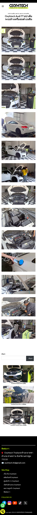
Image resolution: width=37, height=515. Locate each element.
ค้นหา (3, 354)
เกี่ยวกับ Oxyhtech (10, 474)
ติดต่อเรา (7, 492)
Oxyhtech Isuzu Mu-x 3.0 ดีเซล (18, 404)
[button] (3, 6)
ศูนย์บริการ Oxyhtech (11, 481)
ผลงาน (17, 13)
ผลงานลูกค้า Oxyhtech (12, 488)
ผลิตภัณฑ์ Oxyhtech (11, 477)
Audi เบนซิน (11, 13)
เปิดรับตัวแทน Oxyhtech (12, 485)
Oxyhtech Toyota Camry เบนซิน (18, 425)
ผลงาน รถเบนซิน (24, 13)
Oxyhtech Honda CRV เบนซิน (18, 383)
